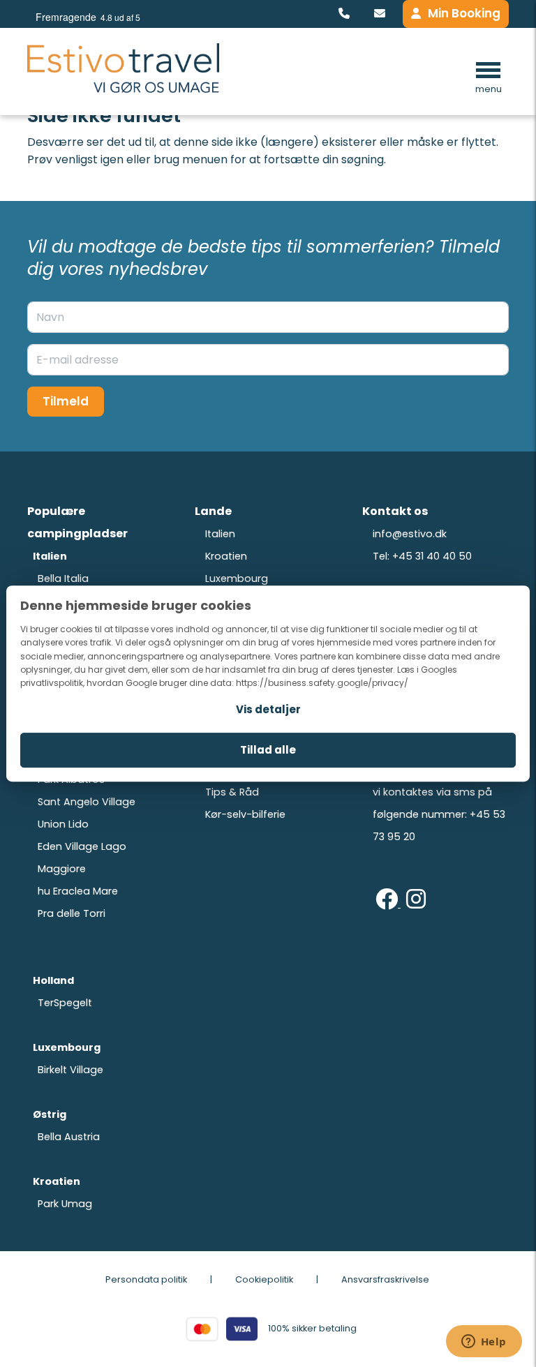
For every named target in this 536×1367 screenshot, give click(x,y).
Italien (220, 534)
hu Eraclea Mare (78, 891)
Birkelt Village (70, 1070)
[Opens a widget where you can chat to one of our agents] (483, 1342)
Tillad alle (268, 749)
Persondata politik (146, 1279)
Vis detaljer (268, 709)
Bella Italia (63, 578)
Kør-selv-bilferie (245, 814)
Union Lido (63, 824)
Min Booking (464, 13)
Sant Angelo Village (86, 802)
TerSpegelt (65, 1003)
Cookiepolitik (264, 1279)
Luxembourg (236, 578)
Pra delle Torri (71, 913)
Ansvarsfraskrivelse (385, 1279)
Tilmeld (66, 401)
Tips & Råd (232, 792)
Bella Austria (69, 1137)
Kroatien (226, 556)
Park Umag (65, 1204)
